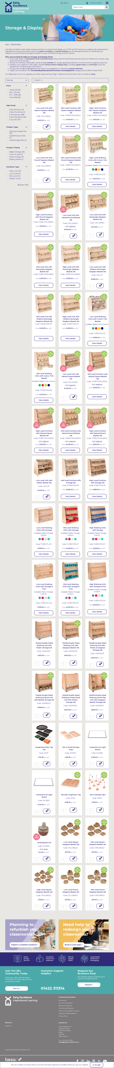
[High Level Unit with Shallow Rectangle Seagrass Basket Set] (70, 304)
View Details (70, 126)
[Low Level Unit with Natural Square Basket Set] (70, 361)
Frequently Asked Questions (67, 1013)
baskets (50, 63)
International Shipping (66, 1008)
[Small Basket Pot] (43, 829)
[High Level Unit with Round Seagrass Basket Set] (43, 202)
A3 (28, 69)
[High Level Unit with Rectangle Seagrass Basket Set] (70, 254)
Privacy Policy (63, 1016)
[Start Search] (107, 7)
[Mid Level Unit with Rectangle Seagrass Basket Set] (43, 254)
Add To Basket (47, 127)
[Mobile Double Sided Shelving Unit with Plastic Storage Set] (43, 630)
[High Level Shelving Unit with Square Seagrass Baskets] (97, 95)
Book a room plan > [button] (74, 945)
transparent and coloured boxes (39, 59)
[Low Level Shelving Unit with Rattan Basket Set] (43, 467)
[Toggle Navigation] (107, 3)
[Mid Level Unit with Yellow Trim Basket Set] (43, 361)
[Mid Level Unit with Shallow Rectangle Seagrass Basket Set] (43, 304)
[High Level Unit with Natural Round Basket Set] (97, 417)
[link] (77, 1061)
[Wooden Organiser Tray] (70, 782)
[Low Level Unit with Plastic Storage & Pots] (43, 571)
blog (93, 74)
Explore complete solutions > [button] (24, 945)
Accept (98, 1065)
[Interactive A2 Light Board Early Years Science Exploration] (97, 734)
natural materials (76, 69)
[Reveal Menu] (107, 3)
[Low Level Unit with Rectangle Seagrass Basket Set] (97, 202)
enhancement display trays (56, 65)
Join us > (16, 989)
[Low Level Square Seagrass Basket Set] (70, 829)
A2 (24, 69)
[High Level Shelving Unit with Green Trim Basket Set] (97, 145)
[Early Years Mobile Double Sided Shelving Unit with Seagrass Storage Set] (70, 630)
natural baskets (62, 51)
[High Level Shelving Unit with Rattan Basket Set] (97, 467)
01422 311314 (53, 988)
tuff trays (93, 65)
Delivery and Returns (65, 1005)
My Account (62, 1000)
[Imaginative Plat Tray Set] (43, 734)
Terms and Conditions (66, 1003)
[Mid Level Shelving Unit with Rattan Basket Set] (70, 467)
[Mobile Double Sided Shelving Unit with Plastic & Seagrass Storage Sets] (97, 630)
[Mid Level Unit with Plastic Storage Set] (70, 515)
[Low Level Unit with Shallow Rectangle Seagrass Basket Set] (97, 254)
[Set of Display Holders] (97, 782)
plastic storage (45, 51)
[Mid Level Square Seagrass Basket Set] (97, 829)
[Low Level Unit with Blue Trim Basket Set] (97, 304)
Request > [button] (89, 985)
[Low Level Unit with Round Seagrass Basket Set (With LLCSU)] (43, 145)
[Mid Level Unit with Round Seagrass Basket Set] (70, 145)
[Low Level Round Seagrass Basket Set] (70, 877)
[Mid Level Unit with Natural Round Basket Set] (70, 417)
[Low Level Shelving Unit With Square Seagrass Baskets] (43, 95)
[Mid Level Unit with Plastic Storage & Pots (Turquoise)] (70, 571)
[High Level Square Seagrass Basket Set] (43, 877)
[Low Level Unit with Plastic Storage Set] (43, 515)
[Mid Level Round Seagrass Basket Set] (97, 877)
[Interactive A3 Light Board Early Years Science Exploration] (43, 782)
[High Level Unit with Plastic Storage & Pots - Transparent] (97, 571)
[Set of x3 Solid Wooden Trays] (70, 734)
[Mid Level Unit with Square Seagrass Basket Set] (70, 95)
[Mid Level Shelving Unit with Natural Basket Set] (97, 361)
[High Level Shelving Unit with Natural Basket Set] (43, 417)
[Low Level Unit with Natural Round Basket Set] (70, 202)
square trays (81, 65)
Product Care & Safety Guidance (69, 1011)
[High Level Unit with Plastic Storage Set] (97, 515)
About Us (8, 1026)
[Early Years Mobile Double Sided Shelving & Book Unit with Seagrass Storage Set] (43, 682)
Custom (37, 80)
